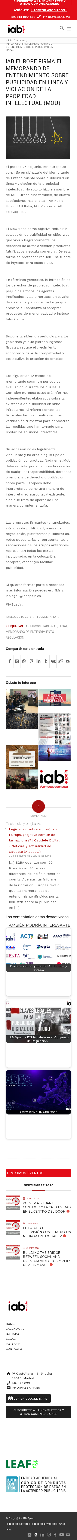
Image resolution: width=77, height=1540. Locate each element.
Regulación (15, 637)
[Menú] (69, 29)
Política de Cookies (17, 1524)
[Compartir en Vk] (53, 661)
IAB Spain (13, 1343)
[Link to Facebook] (55, 1534)
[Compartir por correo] (67, 661)
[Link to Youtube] (61, 1534)
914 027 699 (21, 1383)
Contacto (14, 1348)
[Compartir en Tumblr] (45, 661)
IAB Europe (33, 626)
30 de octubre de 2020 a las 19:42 (30, 855)
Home (10, 1323)
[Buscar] (59, 28)
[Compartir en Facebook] (9, 661)
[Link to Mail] (68, 1534)
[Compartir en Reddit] (60, 661)
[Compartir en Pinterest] (31, 661)
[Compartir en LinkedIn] (38, 661)
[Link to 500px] (36, 1534)
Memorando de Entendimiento (30, 632)
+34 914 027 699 (23, 17)
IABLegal (50, 626)
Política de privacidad (44, 1524)
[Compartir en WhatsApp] (24, 661)
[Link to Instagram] (49, 1534)
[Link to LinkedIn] (42, 1534)
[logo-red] (17, 28)
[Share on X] (17, 661)
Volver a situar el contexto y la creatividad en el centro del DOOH (47, 1207)
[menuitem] (39, 2)
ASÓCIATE (21, 10)
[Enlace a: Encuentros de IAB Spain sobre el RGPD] (22, 757)
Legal (63, 626)
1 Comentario (46, 616)
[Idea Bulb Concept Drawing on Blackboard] (38, 137)
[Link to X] (29, 1534)
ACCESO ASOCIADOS (49, 10)
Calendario (15, 1328)
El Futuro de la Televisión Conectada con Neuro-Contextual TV (47, 1232)
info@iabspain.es (26, 1387)
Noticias (13, 1333)
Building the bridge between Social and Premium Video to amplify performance (47, 1259)
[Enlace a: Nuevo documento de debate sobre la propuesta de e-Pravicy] (54, 753)
